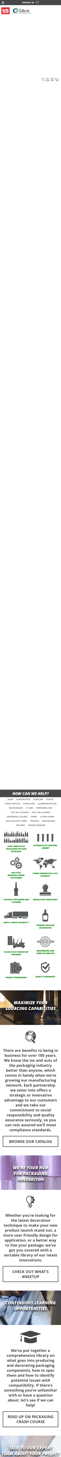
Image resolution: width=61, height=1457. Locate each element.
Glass (10, 799)
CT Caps (29, 808)
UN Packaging (16, 808)
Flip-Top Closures (20, 812)
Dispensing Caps (44, 808)
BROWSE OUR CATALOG (30, 1141)
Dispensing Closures (17, 816)
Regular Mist (48, 821)
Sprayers (34, 821)
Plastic (49, 799)
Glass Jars (38, 799)
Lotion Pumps (47, 816)
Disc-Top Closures (41, 812)
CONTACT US (28, 2)
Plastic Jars (29, 803)
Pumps (34, 816)
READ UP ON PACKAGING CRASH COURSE (31, 1419)
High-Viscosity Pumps (16, 821)
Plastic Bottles (12, 803)
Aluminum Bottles (47, 803)
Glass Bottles (23, 799)
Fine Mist (20, 825)
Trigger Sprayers (36, 825)
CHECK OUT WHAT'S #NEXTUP (30, 1274)
